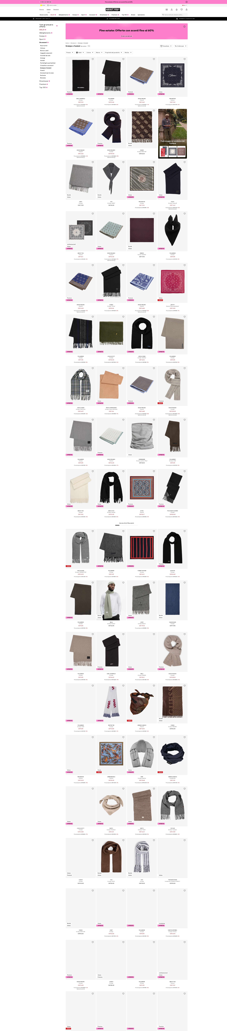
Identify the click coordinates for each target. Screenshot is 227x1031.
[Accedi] (172, 10)
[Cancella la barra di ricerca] (186, 14)
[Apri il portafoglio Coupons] (167, 10)
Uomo (49, 9)
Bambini (56, 9)
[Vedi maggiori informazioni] (80, 106)
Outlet (43, 5)
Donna (42, 9)
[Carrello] (187, 10)
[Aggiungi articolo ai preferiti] (93, 59)
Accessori (73, 43)
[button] (166, 46)
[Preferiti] (182, 10)
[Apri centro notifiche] (177, 9)
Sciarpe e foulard (83, 43)
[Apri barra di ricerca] (163, 15)
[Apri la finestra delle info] (187, 2)
